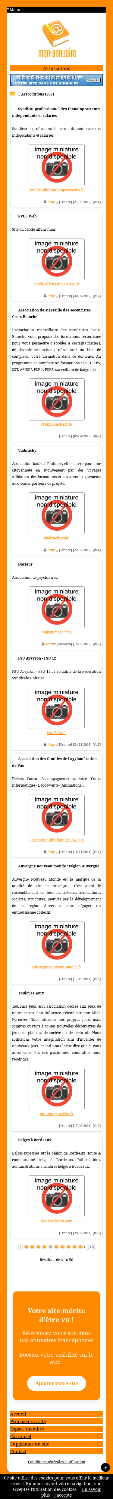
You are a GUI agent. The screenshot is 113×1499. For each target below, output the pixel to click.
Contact (18, 1451)
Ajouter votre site (56, 1383)
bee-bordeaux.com (56, 1221)
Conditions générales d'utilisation (56, 1461)
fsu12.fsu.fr (56, 732)
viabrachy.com (56, 538)
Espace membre (27, 1429)
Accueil (18, 1414)
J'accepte (63, 1495)
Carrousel (20, 1436)
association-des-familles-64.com (57, 839)
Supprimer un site (29, 1444)
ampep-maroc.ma (57, 632)
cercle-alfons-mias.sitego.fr (57, 284)
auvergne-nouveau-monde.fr (56, 966)
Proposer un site (28, 1421)
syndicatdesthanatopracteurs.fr (56, 190)
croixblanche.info (56, 424)
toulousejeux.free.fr (57, 1113)
